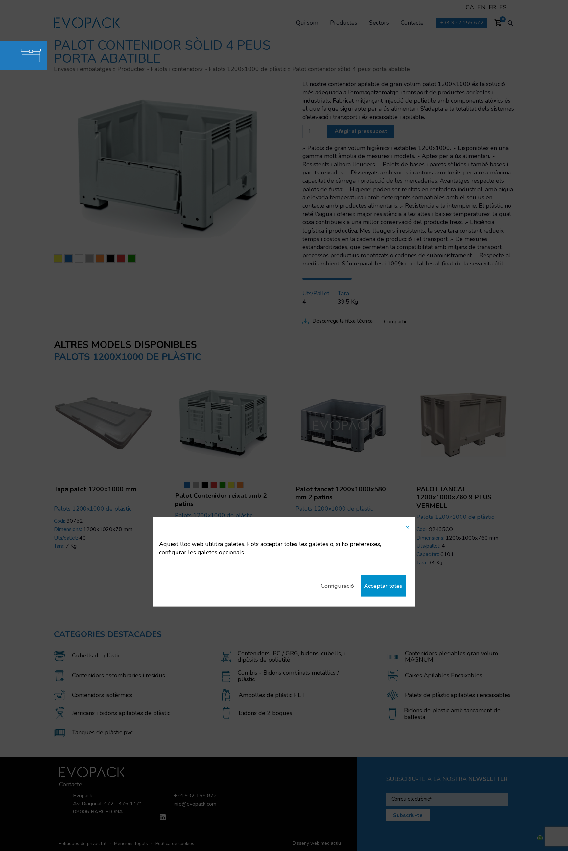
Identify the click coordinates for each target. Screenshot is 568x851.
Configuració (337, 586)
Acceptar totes (383, 586)
